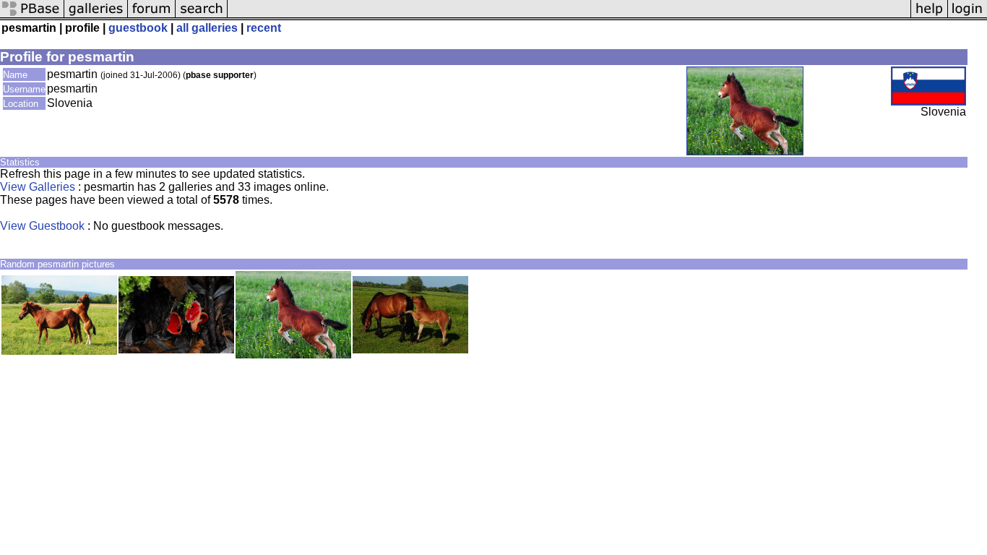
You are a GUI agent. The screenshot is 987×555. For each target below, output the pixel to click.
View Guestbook (42, 226)
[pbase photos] (32, 16)
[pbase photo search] (202, 16)
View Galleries (37, 187)
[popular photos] (569, 16)
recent (263, 28)
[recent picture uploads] (96, 16)
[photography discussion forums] (152, 16)
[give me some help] (929, 16)
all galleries (207, 28)
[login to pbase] (967, 16)
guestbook (138, 28)
